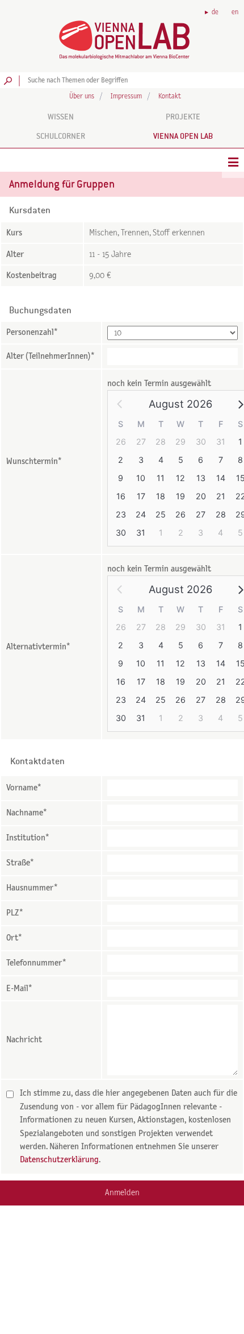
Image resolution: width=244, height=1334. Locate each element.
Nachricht (24, 1039)
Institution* (27, 838)
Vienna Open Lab (183, 135)
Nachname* (26, 813)
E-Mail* (19, 988)
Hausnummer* (32, 888)
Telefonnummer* (36, 963)
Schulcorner (60, 135)
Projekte (183, 116)
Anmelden (122, 1192)
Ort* (14, 938)
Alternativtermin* (38, 647)
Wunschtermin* (34, 461)
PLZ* (14, 913)
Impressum (126, 96)
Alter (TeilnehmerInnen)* (50, 356)
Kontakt (169, 96)
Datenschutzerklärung (59, 1159)
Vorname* (23, 788)
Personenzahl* (32, 332)
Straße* (20, 863)
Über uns (81, 96)
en (235, 12)
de (215, 12)
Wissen (61, 116)
